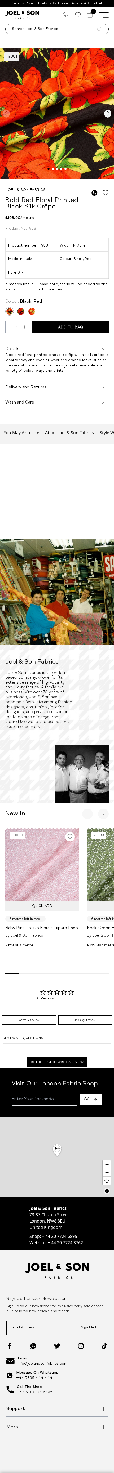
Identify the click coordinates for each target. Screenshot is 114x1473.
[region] (57, 1157)
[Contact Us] (66, 14)
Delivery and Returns (25, 388)
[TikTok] (104, 1346)
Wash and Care (19, 403)
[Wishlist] (78, 14)
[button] (57, 1150)
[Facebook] (9, 1346)
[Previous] (87, 814)
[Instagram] (81, 1346)
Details (12, 349)
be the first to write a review (57, 1061)
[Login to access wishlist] (105, 193)
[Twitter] (57, 1346)
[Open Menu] (104, 15)
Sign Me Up (90, 1327)
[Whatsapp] (33, 1346)
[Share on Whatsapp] (94, 193)
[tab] (29, 1020)
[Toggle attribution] (107, 1191)
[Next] (103, 814)
